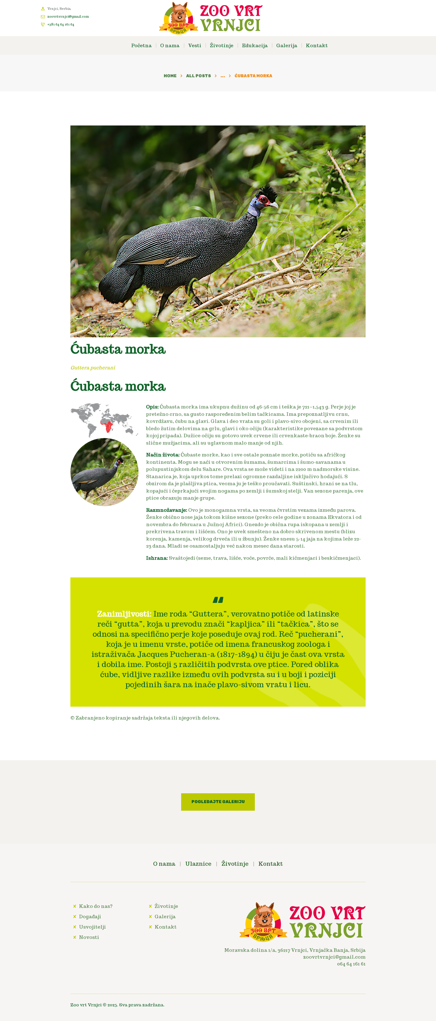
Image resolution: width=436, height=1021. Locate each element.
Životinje (166, 906)
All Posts (198, 75)
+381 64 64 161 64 (60, 24)
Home (170, 75)
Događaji (90, 916)
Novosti (89, 937)
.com (360, 957)
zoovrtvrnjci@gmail (328, 957)
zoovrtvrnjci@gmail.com (68, 16)
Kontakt (166, 927)
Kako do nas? (96, 906)
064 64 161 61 (351, 964)
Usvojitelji (92, 927)
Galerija (165, 916)
